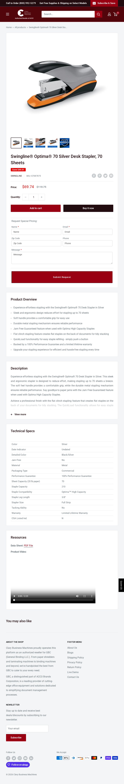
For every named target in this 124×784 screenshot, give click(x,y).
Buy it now (88, 208)
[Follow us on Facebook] (8, 758)
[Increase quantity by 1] (41, 197)
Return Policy (74, 667)
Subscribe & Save (106, 3)
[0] (115, 14)
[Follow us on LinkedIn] (31, 758)
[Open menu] (7, 14)
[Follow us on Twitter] (14, 758)
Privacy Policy (74, 662)
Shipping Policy (75, 657)
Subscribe (16, 737)
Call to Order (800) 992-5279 (21, 3)
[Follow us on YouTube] (25, 758)
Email (66, 227)
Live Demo (73, 672)
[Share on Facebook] (94, 175)
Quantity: (15, 197)
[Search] (98, 14)
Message (16, 250)
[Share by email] (111, 175)
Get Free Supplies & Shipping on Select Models (63, 3)
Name (15, 227)
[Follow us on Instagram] (20, 758)
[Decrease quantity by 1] (25, 197)
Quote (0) (121, 585)
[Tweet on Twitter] (105, 175)
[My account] (109, 14)
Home (9, 27)
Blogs (70, 652)
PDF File (28, 545)
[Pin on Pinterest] (100, 175)
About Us (72, 647)
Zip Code (15, 238)
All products (20, 27)
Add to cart (36, 208)
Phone (66, 238)
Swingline (16, 176)
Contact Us (73, 677)
